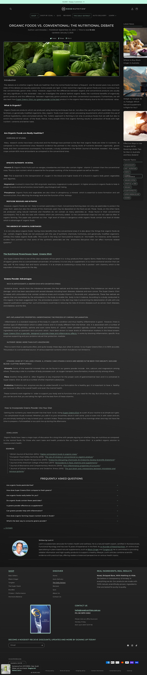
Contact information (97, 670)
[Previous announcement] (9, 2)
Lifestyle (127, 183)
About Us (56, 593)
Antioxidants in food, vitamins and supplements (76, 463)
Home (55, 576)
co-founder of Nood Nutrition (112, 547)
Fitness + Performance (129, 176)
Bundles (11, 590)
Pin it (70, 38)
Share (62, 38)
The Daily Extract (59, 583)
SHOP (11, 571)
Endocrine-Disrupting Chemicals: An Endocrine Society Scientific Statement (81, 460)
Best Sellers (12, 576)
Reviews (56, 586)
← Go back (8, 528)
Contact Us (57, 597)
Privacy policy (50, 670)
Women (127, 197)
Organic (127, 187)
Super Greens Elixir (131, 194)
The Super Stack (14, 586)
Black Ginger (93, 549)
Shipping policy (80, 670)
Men (135, 183)
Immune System (130, 180)
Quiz (54, 590)
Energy (127, 172)
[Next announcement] (138, 2)
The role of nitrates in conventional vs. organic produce (69, 457)
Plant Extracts (130, 190)
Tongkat (11, 583)
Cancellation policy (115, 670)
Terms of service (65, 670)
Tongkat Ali (107, 549)
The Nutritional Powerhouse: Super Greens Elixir (28, 254)
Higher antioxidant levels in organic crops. (58, 454)
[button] (10, 9)
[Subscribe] (42, 645)
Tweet (54, 38)
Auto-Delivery (58, 579)
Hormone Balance (15, 597)
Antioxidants (129, 165)
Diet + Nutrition (130, 168)
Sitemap (129, 670)
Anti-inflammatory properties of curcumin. (82, 466)
